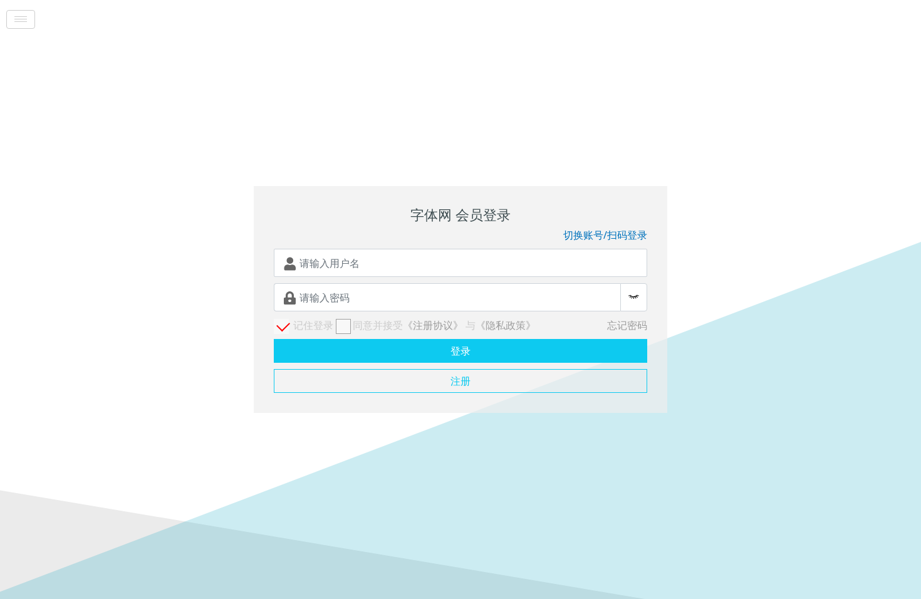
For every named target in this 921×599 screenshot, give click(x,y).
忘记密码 (627, 325)
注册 (460, 381)
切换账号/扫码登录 (605, 235)
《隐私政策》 (506, 325)
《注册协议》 (433, 325)
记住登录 (312, 325)
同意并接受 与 (444, 325)
